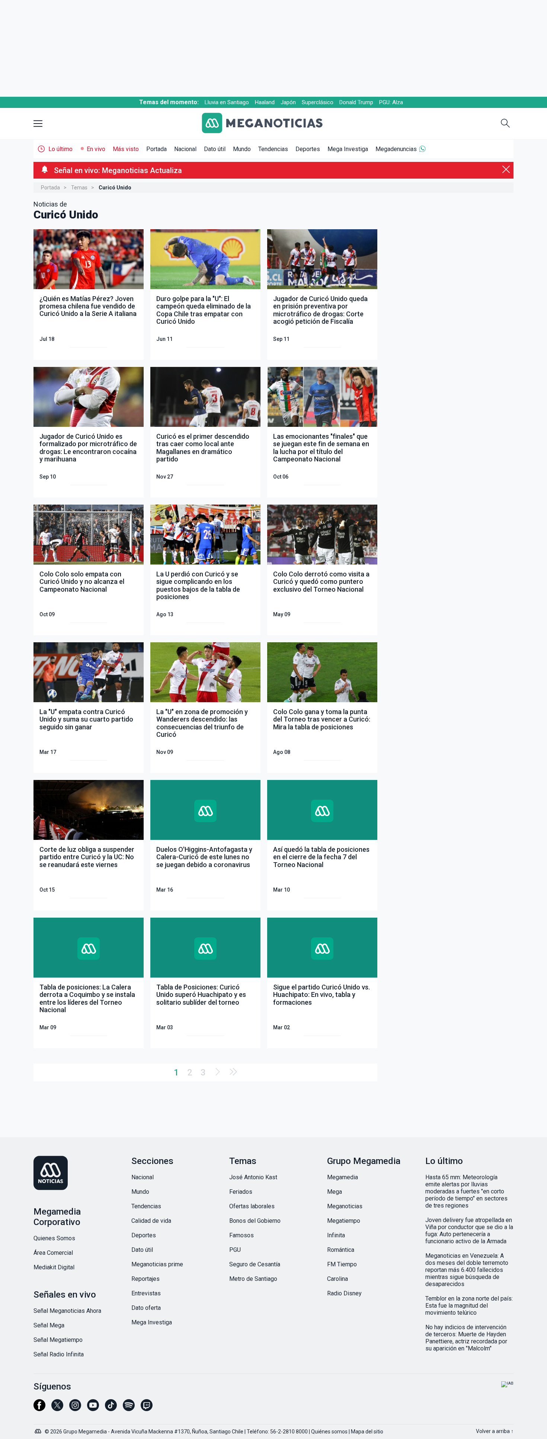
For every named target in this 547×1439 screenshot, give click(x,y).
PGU (235, 1249)
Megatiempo (343, 1220)
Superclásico (317, 102)
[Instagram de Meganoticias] (75, 1408)
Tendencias (273, 149)
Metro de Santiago (253, 1278)
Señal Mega (48, 1325)
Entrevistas (146, 1293)
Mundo (242, 149)
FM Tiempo (342, 1264)
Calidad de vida (151, 1220)
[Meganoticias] (267, 123)
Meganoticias (344, 1206)
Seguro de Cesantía (254, 1264)
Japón (288, 102)
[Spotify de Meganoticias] (129, 1408)
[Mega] (38, 1429)
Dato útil (214, 149)
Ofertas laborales (252, 1206)
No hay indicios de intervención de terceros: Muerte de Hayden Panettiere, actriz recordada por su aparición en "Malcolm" (466, 1338)
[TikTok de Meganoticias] (111, 1408)
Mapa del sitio (367, 1432)
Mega (334, 1191)
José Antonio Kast (253, 1177)
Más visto (126, 149)
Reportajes (145, 1278)
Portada (156, 149)
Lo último (60, 149)
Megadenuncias (396, 149)
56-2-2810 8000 (289, 1432)
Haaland (265, 102)
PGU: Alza (391, 102)
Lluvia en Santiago (227, 102)
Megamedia (342, 1177)
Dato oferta (146, 1307)
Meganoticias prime (157, 1264)
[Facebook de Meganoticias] (39, 1408)
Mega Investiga (347, 149)
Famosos (241, 1235)
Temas (79, 188)
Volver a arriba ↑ (495, 1431)
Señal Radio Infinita (58, 1354)
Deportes (307, 149)
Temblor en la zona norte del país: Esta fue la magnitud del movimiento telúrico (469, 1305)
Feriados (240, 1191)
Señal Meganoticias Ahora (67, 1310)
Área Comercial (53, 1252)
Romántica (340, 1249)
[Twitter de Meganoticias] (57, 1408)
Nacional (185, 149)
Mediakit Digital (53, 1267)
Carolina (337, 1278)
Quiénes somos (329, 1432)
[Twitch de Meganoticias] (147, 1408)
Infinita (336, 1235)
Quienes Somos (54, 1238)
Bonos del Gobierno (255, 1220)
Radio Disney (344, 1293)
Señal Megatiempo (58, 1339)
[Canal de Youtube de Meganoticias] (93, 1408)
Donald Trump (356, 102)
